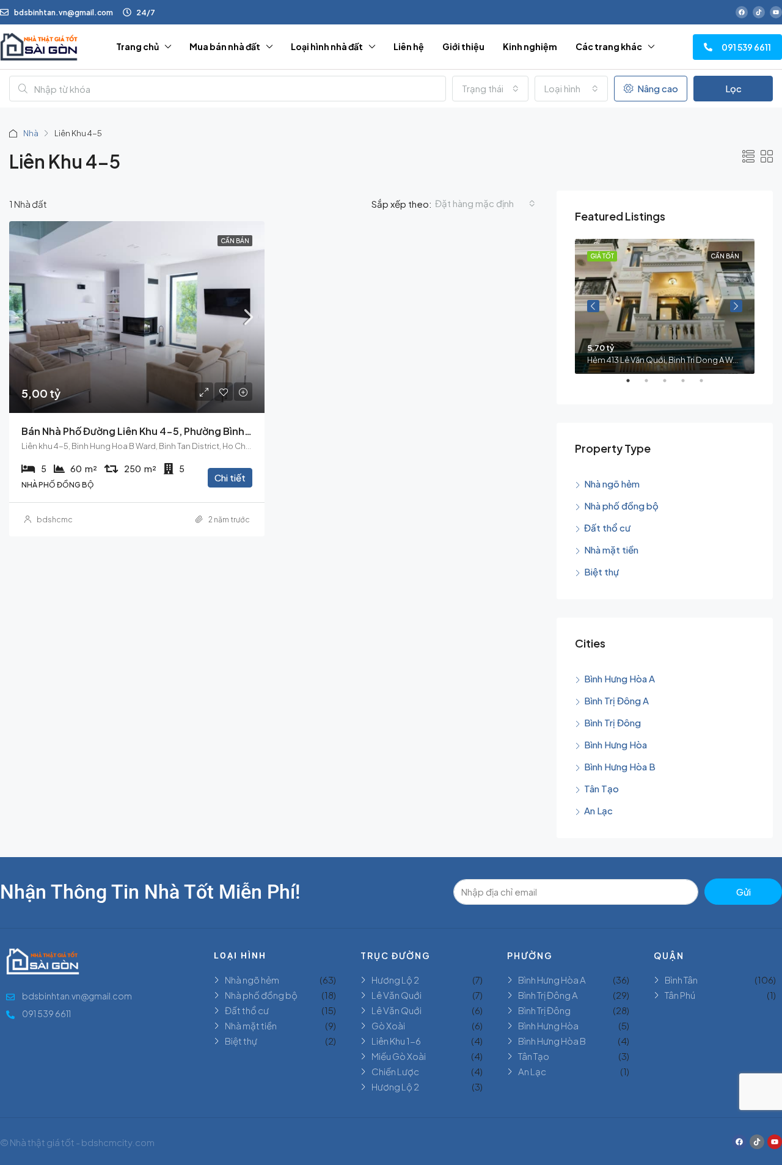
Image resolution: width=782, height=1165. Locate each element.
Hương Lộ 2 (395, 979)
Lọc (733, 88)
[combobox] (490, 88)
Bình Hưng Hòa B (620, 766)
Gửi (743, 891)
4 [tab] (689, 385)
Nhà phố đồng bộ (621, 505)
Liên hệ (408, 46)
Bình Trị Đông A (616, 700)
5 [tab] (707, 385)
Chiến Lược (395, 1071)
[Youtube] (776, 12)
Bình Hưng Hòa (615, 744)
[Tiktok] (759, 12)
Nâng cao (656, 88)
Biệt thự (601, 571)
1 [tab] (634, 385)
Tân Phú (680, 995)
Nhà (30, 133)
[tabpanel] (665, 306)
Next (736, 306)
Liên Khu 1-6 (396, 1040)
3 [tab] (671, 385)
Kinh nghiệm (530, 46)
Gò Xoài (388, 1025)
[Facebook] (742, 12)
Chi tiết (230, 477)
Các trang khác (609, 46)
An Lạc (598, 810)
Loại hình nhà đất (327, 46)
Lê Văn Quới (396, 995)
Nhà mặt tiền (611, 549)
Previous (593, 306)
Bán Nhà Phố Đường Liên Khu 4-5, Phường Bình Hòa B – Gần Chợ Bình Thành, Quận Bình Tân (238, 431)
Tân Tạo (601, 788)
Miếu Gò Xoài (398, 1056)
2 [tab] (652, 385)
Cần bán (235, 240)
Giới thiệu (463, 46)
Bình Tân (681, 979)
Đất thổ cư (607, 527)
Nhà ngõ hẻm (612, 483)
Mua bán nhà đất (224, 46)
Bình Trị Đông (612, 722)
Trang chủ (137, 46)
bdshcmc (55, 519)
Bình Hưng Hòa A (619, 678)
